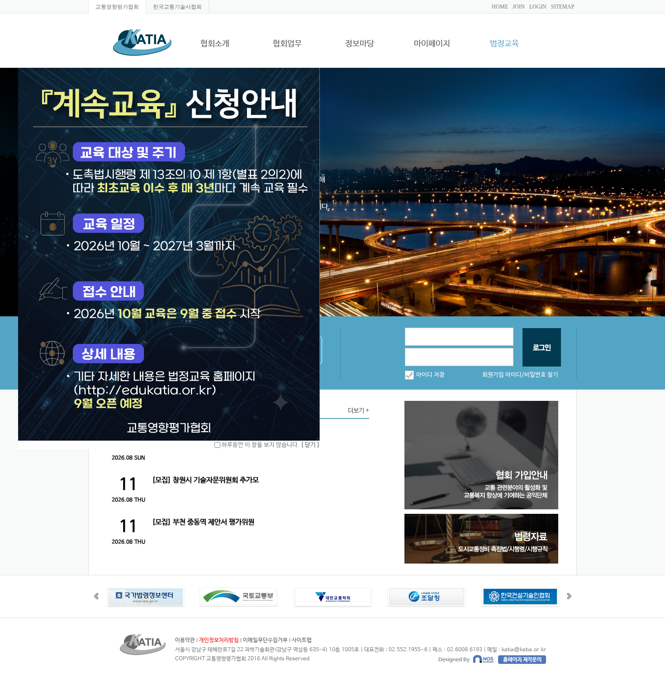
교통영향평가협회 (117, 7)
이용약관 (185, 640)
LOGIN (537, 7)
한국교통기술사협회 (177, 7)
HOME (500, 7)
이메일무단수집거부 (265, 640)
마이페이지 (432, 44)
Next (569, 596)
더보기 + (358, 411)
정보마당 (359, 44)
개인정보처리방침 (219, 640)
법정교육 (504, 44)
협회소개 (214, 44)
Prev (96, 596)
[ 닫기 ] (310, 445)
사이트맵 (302, 640)
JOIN (519, 7)
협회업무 (287, 44)
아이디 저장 (430, 374)
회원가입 (493, 374)
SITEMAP (563, 7)
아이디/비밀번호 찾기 (531, 374)
